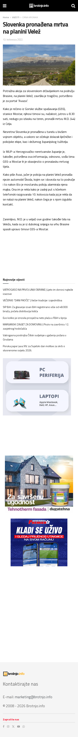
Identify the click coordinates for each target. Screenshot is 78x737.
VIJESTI (15, 17)
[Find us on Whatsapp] (24, 726)
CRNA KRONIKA (30, 17)
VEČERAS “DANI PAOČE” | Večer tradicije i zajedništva (32, 300)
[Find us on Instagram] (8, 726)
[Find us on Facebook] (3, 726)
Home (6, 17)
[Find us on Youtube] (18, 726)
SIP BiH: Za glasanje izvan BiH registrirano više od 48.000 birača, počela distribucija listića (35, 309)
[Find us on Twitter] (13, 726)
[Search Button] (73, 5)
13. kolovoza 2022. (13, 39)
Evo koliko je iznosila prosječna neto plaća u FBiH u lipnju (35, 318)
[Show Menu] (4, 5)
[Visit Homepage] (39, 6)
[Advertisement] (39, 611)
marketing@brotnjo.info (33, 697)
